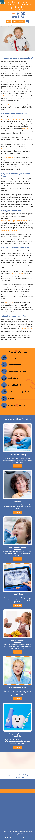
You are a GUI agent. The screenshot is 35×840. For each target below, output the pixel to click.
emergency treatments (18, 273)
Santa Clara (11, 2)
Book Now (26, 838)
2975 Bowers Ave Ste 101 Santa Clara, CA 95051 (17, 809)
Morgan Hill (18, 7)
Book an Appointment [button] (18, 773)
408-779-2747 (19, 9)
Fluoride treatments (6, 149)
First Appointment (10, 775)
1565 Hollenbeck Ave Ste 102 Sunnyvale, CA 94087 (17, 820)
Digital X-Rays (17, 594)
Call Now (9, 838)
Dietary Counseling (17, 641)
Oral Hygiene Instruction (17, 687)
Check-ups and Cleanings (17, 454)
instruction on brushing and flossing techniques (14, 221)
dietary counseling (8, 157)
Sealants (17, 501)
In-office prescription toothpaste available (17, 735)
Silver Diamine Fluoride (17, 547)
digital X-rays (25, 128)
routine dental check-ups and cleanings (12, 119)
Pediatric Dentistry (23, 775)
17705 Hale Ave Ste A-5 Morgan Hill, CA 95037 (16, 832)
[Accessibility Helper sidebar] (2, 2)
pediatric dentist (9, 303)
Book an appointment (26, 329)
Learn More (18, 466)
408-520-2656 (26, 4)
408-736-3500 (12, 4)
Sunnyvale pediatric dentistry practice (14, 105)
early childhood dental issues (9, 230)
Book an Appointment (18, 21)
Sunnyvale (25, 2)
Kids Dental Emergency (17, 777)
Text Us (9, 21)
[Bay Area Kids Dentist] (17, 15)
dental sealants (5, 96)
